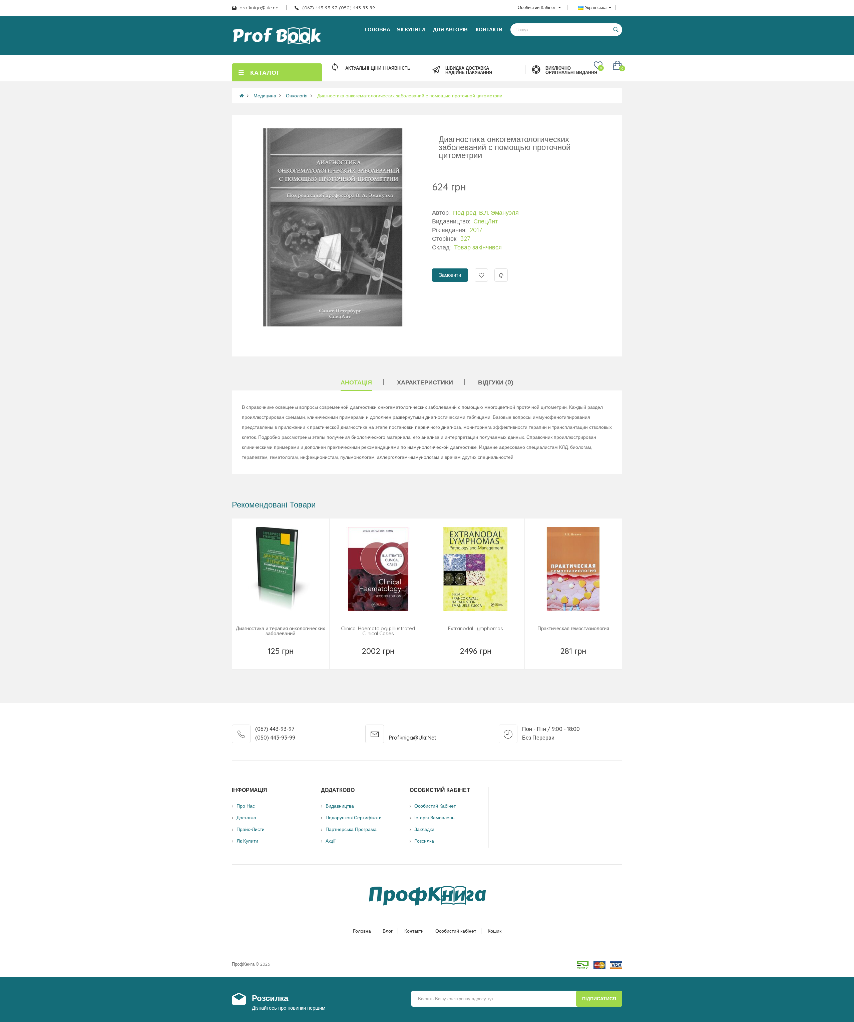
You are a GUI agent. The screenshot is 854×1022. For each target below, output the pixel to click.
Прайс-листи (251, 829)
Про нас (246, 806)
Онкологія (297, 96)
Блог (388, 931)
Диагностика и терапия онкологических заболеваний (280, 631)
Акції (331, 841)
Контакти (414, 931)
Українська (595, 7)
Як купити (247, 841)
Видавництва (340, 806)
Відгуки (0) (495, 382)
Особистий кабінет (455, 931)
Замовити (450, 275)
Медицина (265, 96)
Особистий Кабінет (435, 806)
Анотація (356, 382)
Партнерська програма (351, 829)
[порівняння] (305, 659)
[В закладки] (257, 659)
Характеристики (425, 382)
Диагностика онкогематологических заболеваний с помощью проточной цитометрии (409, 96)
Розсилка (424, 841)
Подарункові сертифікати (354, 818)
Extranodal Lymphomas (475, 628)
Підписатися (599, 999)
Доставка (246, 818)
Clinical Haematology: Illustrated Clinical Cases (378, 631)
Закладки (424, 829)
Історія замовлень (434, 818)
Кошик (494, 931)
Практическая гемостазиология (573, 628)
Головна (362, 931)
